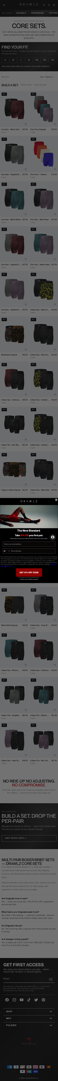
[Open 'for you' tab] (53, 537)
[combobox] (6, 550)
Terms (9, 566)
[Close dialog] (56, 500)
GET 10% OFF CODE (29, 572)
